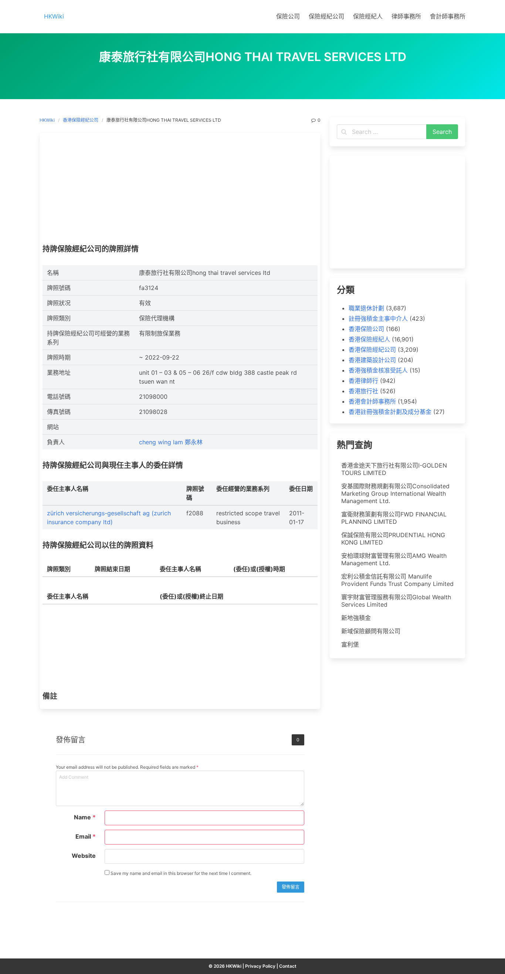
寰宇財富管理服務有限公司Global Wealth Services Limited (396, 600)
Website (84, 855)
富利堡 (350, 644)
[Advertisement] (180, 190)
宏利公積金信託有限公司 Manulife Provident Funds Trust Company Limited (397, 580)
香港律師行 (363, 380)
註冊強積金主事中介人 (378, 318)
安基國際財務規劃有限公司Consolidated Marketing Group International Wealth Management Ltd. (395, 493)
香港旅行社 (363, 391)
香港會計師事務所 (372, 401)
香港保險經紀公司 (80, 120)
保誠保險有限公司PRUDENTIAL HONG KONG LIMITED (393, 538)
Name (85, 817)
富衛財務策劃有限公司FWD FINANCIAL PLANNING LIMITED (394, 517)
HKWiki (47, 120)
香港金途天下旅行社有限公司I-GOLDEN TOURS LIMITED (394, 469)
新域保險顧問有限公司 (370, 631)
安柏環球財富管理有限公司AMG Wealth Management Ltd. (394, 559)
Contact (287, 966)
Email (85, 836)
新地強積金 (356, 617)
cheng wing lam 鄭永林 (171, 442)
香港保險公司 (366, 329)
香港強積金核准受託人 (378, 370)
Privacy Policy (260, 966)
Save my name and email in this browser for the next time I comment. (180, 873)
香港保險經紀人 (369, 339)
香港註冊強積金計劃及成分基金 (390, 411)
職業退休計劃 (366, 308)
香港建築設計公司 (372, 360)
